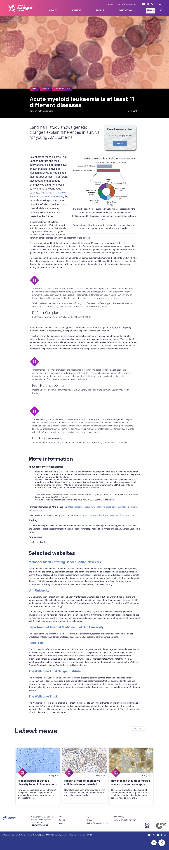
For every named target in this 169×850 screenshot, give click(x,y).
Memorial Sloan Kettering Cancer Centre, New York (65, 562)
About (53, 10)
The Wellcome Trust (43, 696)
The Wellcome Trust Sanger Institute (55, 671)
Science (76, 10)
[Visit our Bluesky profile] (152, 4)
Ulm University (39, 590)
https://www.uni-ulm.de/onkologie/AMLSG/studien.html (109, 515)
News (150, 10)
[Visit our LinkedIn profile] (159, 4)
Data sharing (119, 817)
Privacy (89, 820)
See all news (138, 728)
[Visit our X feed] (148, 4)
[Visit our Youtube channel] (143, 4)
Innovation (125, 10)
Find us (120, 4)
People (100, 10)
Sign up (120, 143)
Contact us (131, 4)
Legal (88, 817)
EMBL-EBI (36, 643)
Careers (110, 4)
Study (60, 823)
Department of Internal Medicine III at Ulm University (66, 627)
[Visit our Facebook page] (156, 4)
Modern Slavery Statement (97, 823)
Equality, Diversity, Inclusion (125, 820)
